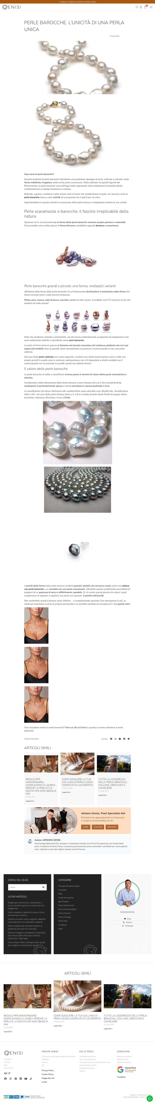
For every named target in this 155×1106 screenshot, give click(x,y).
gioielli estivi (124, 604)
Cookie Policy (47, 1074)
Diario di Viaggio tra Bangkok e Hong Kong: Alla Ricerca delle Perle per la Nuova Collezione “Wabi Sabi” (27, 935)
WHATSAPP (112, 827)
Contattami (7, 1059)
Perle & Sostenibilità (67, 909)
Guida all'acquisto (66, 897)
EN (5, 1073)
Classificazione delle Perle (87, 1056)
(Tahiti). (66, 397)
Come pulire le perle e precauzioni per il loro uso (94, 1062)
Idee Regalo (35, 739)
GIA (43, 1065)
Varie (60, 928)
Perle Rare (63, 921)
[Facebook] (5, 1079)
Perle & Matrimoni (66, 905)
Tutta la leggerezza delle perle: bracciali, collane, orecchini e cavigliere (112, 784)
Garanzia (44, 1062)
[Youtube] (26, 1079)
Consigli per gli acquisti (86, 1068)
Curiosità (62, 890)
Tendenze (62, 925)
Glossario (82, 1071)
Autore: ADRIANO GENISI (47, 840)
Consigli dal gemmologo (68, 886)
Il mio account (8, 1068)
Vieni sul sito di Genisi (76, 727)
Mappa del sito (48, 1078)
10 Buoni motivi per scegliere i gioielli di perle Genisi (58, 1056)
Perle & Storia (64, 913)
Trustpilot (121, 1077)
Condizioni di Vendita (124, 1062)
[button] (111, 739)
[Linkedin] (20, 1079)
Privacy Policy (48, 1070)
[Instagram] (10, 1079)
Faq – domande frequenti (87, 1059)
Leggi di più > (30, 801)
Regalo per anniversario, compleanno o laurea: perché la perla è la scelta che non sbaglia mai (41, 786)
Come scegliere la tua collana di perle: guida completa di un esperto (77, 782)
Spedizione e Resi (122, 1059)
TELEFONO (98, 827)
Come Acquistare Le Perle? (87, 1065)
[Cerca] (44, 887)
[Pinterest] (15, 1079)
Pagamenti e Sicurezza (124, 1056)
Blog (5, 1065)
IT (9, 1073)
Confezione (45, 1059)
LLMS (44, 1082)
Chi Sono (7, 1062)
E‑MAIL (85, 827)
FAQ (60, 893)
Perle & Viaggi (64, 917)
